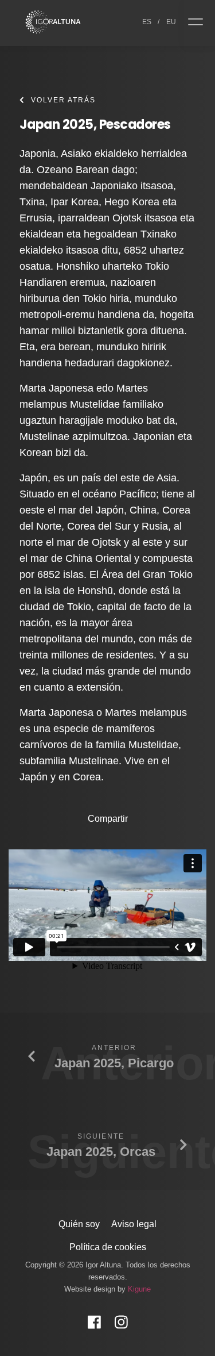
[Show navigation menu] (199, 23)
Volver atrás (63, 100)
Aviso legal (134, 1224)
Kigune (139, 1289)
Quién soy (79, 1224)
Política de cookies (107, 1247)
